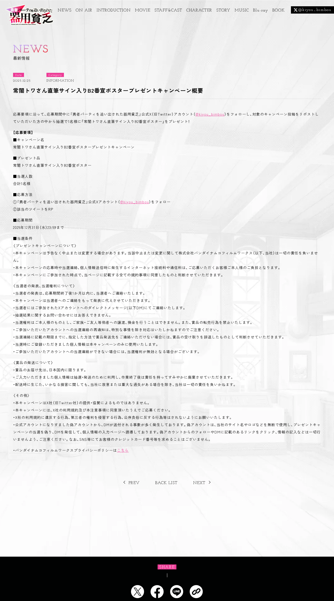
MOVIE (142, 10)
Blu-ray (260, 10)
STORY (223, 10)
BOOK (278, 10)
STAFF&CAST (168, 10)
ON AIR (84, 10)
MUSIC (242, 10)
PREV (134, 483)
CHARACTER (199, 10)
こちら (123, 450)
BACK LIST (166, 483)
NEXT (199, 483)
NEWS (64, 10)
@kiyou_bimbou (209, 114)
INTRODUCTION (114, 10)
